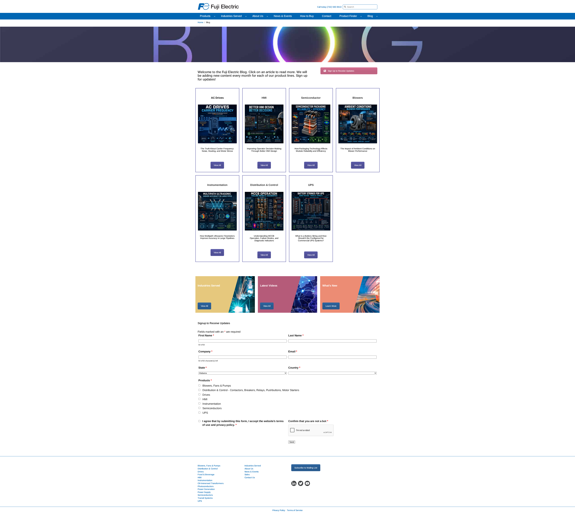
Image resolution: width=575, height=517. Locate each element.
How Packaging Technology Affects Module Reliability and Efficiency (311, 149)
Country (294, 367)
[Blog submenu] (377, 16)
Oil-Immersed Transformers (211, 483)
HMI (204, 399)
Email (292, 351)
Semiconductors (212, 408)
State (202, 367)
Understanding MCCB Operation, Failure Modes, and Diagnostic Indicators (264, 238)
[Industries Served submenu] (246, 16)
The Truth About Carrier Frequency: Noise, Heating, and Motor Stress (217, 149)
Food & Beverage (206, 474)
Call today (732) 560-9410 (329, 7)
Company (205, 351)
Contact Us (250, 477)
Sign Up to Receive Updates (341, 71)
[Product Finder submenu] (361, 16)
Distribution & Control (208, 468)
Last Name (296, 335)
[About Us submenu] (267, 16)
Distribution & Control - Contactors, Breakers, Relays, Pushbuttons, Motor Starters (250, 390)
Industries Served (253, 466)
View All (217, 165)
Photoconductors (206, 486)
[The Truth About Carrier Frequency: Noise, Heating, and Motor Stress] (217, 124)
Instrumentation (211, 403)
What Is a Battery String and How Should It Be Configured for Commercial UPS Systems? (310, 238)
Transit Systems (205, 498)
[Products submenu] (214, 16)
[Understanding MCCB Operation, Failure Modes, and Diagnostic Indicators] (264, 211)
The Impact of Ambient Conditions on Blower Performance (357, 149)
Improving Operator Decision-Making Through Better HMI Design (264, 149)
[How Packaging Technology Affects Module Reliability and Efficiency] (311, 124)
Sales (247, 474)
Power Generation (206, 489)
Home (200, 22)
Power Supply (204, 492)
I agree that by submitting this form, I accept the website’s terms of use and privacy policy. (242, 423)
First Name (206, 335)
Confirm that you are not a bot (308, 421)
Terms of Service (295, 510)
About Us (249, 468)
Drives (206, 394)
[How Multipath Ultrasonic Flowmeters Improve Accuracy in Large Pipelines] (217, 211)
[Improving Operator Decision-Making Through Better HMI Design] (264, 124)
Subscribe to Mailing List (305, 468)
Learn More (331, 306)
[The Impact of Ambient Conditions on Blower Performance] (357, 124)
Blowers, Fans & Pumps (216, 385)
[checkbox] (199, 385)
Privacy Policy (278, 510)
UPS (205, 412)
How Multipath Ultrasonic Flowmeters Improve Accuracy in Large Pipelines (217, 237)
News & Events (252, 471)
